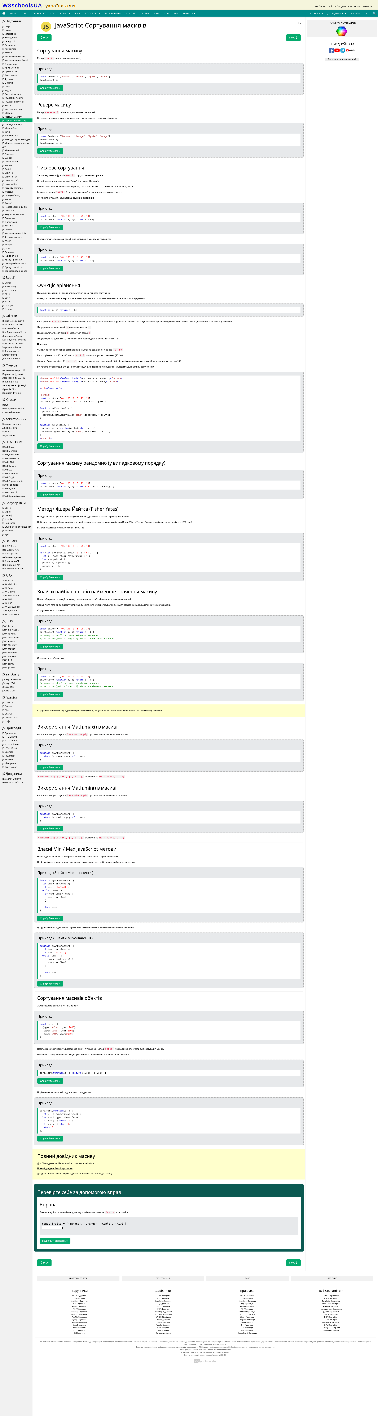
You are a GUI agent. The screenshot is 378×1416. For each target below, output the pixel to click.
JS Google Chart (10, 717)
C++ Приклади (247, 1325)
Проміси (6, 431)
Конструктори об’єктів (14, 339)
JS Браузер (7, 751)
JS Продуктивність (12, 267)
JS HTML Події (9, 748)
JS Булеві (7, 157)
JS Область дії (9, 221)
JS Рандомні (8, 153)
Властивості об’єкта (12, 324)
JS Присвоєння (10, 71)
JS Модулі (7, 244)
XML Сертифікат (331, 1325)
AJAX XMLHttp (9, 584)
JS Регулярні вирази (13, 214)
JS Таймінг (7, 530)
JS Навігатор (8, 522)
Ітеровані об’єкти (11, 347)
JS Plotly (6, 709)
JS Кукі (5, 534)
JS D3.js (6, 721)
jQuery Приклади (247, 1317)
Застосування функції (14, 385)
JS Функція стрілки (12, 236)
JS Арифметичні (10, 67)
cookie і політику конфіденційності (211, 1344)
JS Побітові (8, 210)
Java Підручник (79, 1328)
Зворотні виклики (12, 423)
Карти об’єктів (9, 354)
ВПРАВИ (315, 13)
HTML (13, 13)
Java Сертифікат (331, 1320)
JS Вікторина (9, 763)
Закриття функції (11, 392)
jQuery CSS (8, 686)
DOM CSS (7, 469)
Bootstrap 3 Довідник (163, 1312)
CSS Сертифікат (331, 1298)
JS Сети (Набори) (11, 195)
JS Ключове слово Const (15, 60)
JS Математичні (10, 150)
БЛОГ (247, 1278)
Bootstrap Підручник (79, 1312)
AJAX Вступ (8, 580)
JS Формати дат (10, 135)
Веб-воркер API (10, 561)
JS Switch (6, 169)
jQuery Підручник (79, 1320)
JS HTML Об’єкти (10, 744)
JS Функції (7, 78)
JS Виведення (9, 37)
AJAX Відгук (8, 591)
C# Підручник (79, 1333)
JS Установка (9, 33)
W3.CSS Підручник (79, 1314)
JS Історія (7, 308)
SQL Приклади (247, 1304)
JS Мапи (6, 199)
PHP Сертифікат (331, 1317)
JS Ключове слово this (14, 233)
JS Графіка (7, 702)
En (299, 23)
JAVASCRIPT (38, 13)
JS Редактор (8, 755)
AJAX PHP (7, 599)
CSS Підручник (79, 1298)
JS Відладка (8, 252)
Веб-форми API (10, 549)
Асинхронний (10, 427)
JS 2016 (6, 293)
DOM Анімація (10, 473)
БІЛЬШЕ (188, 13)
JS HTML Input (9, 740)
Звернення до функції (14, 377)
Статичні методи (11, 412)
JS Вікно (6, 507)
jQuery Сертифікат (331, 1312)
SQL (52, 13)
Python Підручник (79, 1306)
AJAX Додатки (9, 610)
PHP (77, 13)
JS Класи (6, 240)
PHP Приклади (247, 1309)
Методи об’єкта (10, 328)
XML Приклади (247, 1330)
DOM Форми (9, 465)
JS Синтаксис (9, 44)
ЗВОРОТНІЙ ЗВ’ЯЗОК (78, 1278)
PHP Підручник (79, 1309)
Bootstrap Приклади (247, 1312)
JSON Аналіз (8, 641)
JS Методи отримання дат (16, 139)
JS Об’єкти (7, 82)
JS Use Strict (8, 229)
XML (156, 13)
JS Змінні (7, 52)
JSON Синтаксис (10, 629)
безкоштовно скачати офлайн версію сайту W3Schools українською (190, 1347)
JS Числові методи (12, 109)
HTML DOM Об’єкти (12, 782)
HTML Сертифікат (331, 1296)
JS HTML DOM (9, 736)
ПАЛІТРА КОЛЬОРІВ (342, 23)
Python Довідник (163, 1306)
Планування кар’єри (331, 1328)
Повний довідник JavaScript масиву (55, 1168)
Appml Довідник (163, 1320)
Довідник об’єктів (11, 358)
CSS (24, 13)
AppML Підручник (79, 1317)
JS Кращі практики (12, 259)
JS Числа (6, 105)
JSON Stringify (9, 644)
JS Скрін (6, 511)
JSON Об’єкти (9, 648)
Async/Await (8, 435)
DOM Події (8, 477)
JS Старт (6, 26)
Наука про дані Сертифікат (331, 1309)
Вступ (5, 404)
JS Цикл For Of (9, 180)
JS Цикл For (8, 172)
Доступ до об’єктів (12, 335)
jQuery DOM (8, 690)
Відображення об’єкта (14, 332)
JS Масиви (7, 112)
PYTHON (65, 13)
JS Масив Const (10, 127)
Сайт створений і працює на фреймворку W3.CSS (205, 1355)
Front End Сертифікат (331, 1304)
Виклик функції (10, 381)
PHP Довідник (163, 1309)
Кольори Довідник (163, 1333)
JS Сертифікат (9, 766)
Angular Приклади (247, 1320)
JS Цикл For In (9, 176)
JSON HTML (8, 663)
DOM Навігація (10, 484)
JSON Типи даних (11, 637)
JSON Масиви (9, 652)
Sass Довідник (163, 1328)
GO (176, 13)
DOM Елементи (10, 458)
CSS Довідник (163, 1298)
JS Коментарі (9, 48)
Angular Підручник (79, 1322)
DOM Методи (9, 450)
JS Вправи (7, 759)
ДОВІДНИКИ (336, 13)
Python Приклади (247, 1306)
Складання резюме (331, 1330)
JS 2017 (6, 297)
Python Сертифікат (331, 1306)
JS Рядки (6, 90)
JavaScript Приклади (247, 1301)
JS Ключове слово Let (13, 56)
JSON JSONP (8, 667)
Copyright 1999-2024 (189, 1352)
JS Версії (6, 282)
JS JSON (6, 248)
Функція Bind (9, 389)
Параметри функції (12, 374)
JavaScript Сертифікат (331, 1301)
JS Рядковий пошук (12, 97)
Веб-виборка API (11, 564)
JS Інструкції (8, 41)
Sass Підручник (79, 1325)
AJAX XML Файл (10, 595)
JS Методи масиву (12, 116)
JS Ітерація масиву (12, 124)
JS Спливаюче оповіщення (16, 526)
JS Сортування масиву (14, 120)
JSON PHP (7, 659)
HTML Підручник (79, 1296)
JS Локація (7, 515)
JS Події (6, 86)
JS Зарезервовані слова (14, 270)
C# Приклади (247, 1328)
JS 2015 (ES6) (9, 290)
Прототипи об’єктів (12, 343)
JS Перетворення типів (14, 206)
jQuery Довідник (163, 1322)
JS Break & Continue (12, 187)
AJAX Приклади (10, 614)
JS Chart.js (7, 713)
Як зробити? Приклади (247, 1333)
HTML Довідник (163, 1296)
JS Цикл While (9, 184)
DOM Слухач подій (12, 480)
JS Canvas (7, 706)
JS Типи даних (9, 75)
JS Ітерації (7, 191)
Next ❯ (293, 37)
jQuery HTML (9, 683)
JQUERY (145, 13)
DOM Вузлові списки (13, 496)
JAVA (167, 13)
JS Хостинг (7, 225)
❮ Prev (44, 37)
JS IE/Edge (7, 305)
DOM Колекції (9, 492)
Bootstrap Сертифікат (331, 1322)
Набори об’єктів (10, 350)
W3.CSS (130, 13)
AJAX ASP (7, 603)
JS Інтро (6, 29)
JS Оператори (9, 63)
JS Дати (6, 131)
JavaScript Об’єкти (11, 778)
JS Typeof (7, 202)
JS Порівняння (10, 161)
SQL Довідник (163, 1304)
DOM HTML (8, 462)
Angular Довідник (163, 1325)
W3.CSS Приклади (247, 1314)
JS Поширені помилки (14, 263)
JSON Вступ (8, 626)
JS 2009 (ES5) (9, 286)
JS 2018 (6, 301)
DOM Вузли (8, 488)
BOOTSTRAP (92, 13)
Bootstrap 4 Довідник (163, 1314)
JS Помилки (8, 218)
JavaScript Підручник (79, 1301)
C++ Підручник (79, 1330)
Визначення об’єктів (13, 320)
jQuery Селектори (11, 679)
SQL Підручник (79, 1304)
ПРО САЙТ (332, 1278)
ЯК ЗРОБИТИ (113, 13)
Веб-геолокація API (12, 568)
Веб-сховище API (11, 557)
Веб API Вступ (9, 545)
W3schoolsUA (38, 5)
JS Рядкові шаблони (13, 101)
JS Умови (7, 165)
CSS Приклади (247, 1298)
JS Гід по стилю (10, 255)
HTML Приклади (247, 1296)
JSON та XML (9, 633)
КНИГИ (355, 13)
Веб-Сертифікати (331, 1291)
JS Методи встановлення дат (15, 145)
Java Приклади (247, 1322)
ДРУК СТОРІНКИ (163, 1278)
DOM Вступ (8, 446)
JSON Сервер (9, 656)
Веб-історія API (10, 553)
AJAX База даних (11, 606)
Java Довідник (163, 1330)
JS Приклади (9, 733)
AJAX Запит (8, 587)
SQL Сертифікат (331, 1314)
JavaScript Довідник (163, 1301)
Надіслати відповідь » (55, 1240)
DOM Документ (10, 454)
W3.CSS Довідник (163, 1317)
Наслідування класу (13, 408)
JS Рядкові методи (12, 94)
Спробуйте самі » (50, 88)
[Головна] (4, 13)
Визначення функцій (13, 370)
